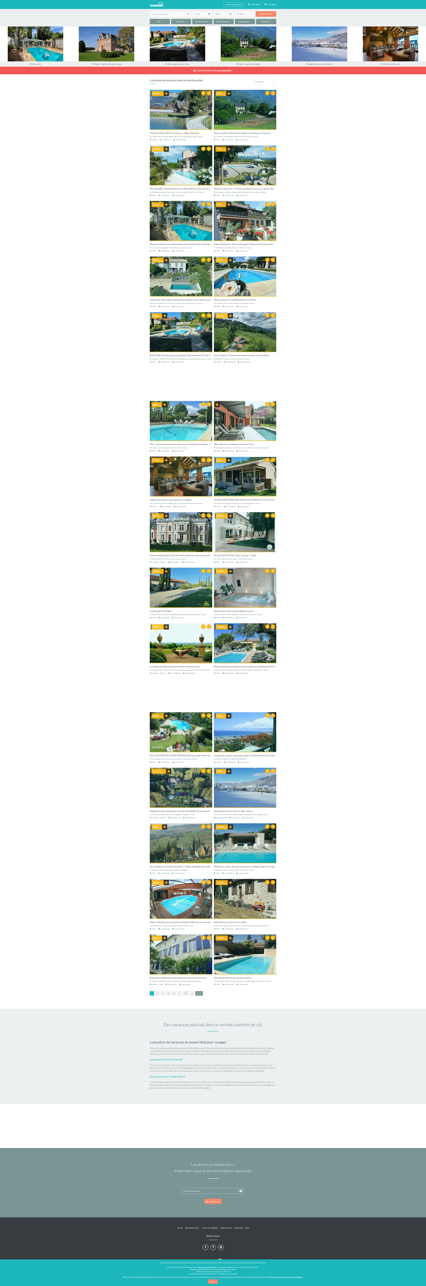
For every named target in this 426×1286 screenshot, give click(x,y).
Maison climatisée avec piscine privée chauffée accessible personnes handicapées (249, 666)
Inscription (256, 4)
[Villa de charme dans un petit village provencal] (245, 587)
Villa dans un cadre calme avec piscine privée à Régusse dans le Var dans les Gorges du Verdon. (254, 866)
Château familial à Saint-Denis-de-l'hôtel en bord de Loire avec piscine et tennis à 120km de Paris (191, 555)
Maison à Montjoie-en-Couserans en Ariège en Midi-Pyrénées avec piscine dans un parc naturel (191, 922)
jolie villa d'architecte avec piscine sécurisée (233, 978)
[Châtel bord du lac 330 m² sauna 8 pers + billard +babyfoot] (319, 43)
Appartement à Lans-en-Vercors (107, 64)
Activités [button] (265, 21)
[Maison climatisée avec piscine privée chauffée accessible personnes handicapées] (245, 643)
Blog (247, 1228)
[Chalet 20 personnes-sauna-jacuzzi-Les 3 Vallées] (177, 43)
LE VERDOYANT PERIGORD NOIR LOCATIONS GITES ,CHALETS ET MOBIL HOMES (251, 500)
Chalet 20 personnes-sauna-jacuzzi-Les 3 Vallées (171, 500)
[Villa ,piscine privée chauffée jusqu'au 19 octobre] (245, 276)
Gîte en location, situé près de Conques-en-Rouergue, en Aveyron (242, 133)
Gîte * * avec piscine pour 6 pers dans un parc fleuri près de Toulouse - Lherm (182, 444)
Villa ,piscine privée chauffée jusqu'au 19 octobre (235, 300)
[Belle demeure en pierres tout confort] (245, 899)
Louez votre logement (233, 4)
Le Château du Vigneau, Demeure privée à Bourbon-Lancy (175, 666)
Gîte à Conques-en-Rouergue (36, 64)
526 (185, 993)
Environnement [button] (223, 21)
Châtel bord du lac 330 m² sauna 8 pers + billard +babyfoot (174, 133)
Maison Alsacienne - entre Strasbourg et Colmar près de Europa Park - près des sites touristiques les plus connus (262, 244)
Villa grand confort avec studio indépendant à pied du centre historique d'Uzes (183, 244)
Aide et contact (226, 1228)
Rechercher (267, 14)
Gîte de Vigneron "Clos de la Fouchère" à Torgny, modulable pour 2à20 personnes (184, 866)
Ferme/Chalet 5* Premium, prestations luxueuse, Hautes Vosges (241, 355)
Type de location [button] (202, 21)
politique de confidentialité (206, 1267)
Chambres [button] (180, 21)
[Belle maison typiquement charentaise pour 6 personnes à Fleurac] (181, 954)
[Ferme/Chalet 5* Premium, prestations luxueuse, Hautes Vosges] (245, 332)
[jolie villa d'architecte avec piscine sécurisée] (245, 954)
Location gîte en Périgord (161, 611)
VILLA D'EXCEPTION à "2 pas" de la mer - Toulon (235, 555)
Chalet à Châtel (320, 64)
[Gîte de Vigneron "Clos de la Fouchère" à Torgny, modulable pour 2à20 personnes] (181, 843)
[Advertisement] (388, 112)
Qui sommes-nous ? (192, 1228)
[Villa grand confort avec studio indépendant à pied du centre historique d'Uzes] (181, 221)
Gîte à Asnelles (391, 64)
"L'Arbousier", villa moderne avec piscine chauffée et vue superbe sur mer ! (181, 300)
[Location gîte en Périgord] (181, 587)
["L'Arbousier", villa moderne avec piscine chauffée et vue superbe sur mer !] (181, 276)
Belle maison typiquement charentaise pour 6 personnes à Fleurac (178, 978)
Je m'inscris (214, 1201)
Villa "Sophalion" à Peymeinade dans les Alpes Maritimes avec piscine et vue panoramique (188, 188)
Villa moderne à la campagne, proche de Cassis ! (234, 444)
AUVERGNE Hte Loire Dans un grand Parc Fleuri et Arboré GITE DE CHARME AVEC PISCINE (190, 355)
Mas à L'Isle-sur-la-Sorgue (249, 64)
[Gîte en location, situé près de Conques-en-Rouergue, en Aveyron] (35, 43)
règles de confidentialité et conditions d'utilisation (285, 1277)
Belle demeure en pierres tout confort (230, 922)
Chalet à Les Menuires (178, 64)
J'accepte (213, 1281)
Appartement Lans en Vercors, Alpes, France (233, 811)
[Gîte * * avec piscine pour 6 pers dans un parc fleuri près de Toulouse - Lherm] (181, 421)
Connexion (272, 4)
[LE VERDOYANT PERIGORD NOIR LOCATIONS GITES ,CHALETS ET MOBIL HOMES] (245, 476)
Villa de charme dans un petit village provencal (233, 611)
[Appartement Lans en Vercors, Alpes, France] (106, 43)
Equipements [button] (244, 21)
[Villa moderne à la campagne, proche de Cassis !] (245, 421)
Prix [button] (159, 21)
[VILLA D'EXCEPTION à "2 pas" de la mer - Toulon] (245, 532)
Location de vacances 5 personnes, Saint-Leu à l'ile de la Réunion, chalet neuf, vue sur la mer (253, 755)
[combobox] (245, 14)
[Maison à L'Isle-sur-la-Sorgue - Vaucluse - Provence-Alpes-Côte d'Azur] (248, 43)
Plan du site (238, 1228)
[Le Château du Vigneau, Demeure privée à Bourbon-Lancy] (181, 643)
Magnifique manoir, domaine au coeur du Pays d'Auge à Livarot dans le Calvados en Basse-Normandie (193, 811)
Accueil (179, 1228)
